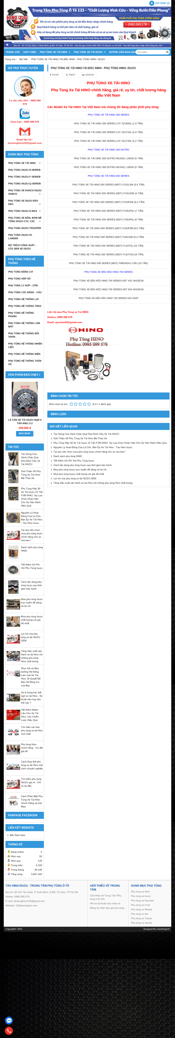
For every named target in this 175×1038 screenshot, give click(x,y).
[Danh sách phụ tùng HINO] (13, 558)
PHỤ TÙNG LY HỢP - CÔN (23, 285)
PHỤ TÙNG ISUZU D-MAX (22, 211)
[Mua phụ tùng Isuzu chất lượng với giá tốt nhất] (13, 627)
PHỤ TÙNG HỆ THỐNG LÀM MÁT (24, 325)
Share (55, 75)
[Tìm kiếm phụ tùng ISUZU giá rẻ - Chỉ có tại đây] (13, 790)
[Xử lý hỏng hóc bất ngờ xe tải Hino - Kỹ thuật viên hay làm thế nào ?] (13, 703)
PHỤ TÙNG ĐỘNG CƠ (20, 271)
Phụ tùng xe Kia (139, 913)
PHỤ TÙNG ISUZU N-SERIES (24, 169)
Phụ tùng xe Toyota (141, 918)
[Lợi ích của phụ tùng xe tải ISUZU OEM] (13, 644)
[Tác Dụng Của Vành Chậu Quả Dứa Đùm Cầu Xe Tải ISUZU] (13, 465)
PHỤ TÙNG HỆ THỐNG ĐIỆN (24, 354)
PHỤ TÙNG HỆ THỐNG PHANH (21, 314)
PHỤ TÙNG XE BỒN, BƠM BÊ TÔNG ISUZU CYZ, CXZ (25, 219)
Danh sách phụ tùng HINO (67, 456)
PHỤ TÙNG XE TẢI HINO (54, 52)
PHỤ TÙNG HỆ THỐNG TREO (24, 306)
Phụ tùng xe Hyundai (142, 900)
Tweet (71, 75)
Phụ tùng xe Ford (140, 905)
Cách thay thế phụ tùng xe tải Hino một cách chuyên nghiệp (32, 765)
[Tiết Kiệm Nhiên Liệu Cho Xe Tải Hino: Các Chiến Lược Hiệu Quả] (13, 721)
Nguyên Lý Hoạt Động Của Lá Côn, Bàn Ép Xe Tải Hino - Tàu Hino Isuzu (92, 447)
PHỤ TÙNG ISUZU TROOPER (24, 228)
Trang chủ (12, 52)
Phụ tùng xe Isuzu (141, 896)
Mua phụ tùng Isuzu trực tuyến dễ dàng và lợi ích (32, 602)
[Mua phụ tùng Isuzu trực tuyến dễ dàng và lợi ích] (13, 610)
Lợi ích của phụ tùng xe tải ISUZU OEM (30, 637)
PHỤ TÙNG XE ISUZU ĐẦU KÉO (23, 202)
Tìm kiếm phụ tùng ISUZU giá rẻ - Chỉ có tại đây (31, 782)
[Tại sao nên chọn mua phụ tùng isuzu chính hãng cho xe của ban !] (13, 541)
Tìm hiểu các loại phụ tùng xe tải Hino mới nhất (32, 730)
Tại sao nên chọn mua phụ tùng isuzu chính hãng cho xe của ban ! (89, 451)
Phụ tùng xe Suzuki (141, 922)
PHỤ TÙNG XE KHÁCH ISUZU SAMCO (25, 192)
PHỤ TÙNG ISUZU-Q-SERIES (24, 183)
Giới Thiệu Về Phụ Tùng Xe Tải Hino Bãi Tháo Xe (31, 474)
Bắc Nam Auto (17, 835)
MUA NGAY (25, 433)
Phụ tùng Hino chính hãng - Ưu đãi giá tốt (32, 748)
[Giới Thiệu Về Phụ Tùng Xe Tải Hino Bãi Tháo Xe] (13, 482)
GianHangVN (163, 929)
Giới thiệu (29, 52)
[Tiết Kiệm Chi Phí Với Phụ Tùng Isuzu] (13, 575)
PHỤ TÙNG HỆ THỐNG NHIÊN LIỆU (25, 345)
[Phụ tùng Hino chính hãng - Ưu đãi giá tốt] (13, 755)
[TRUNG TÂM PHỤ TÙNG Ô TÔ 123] (87, 47)
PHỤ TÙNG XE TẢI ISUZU (88, 52)
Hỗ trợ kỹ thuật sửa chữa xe (105, 903)
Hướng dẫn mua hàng (123, 52)
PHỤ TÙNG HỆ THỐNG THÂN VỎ (24, 362)
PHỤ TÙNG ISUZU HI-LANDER (20, 237)
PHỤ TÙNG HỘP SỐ (19, 278)
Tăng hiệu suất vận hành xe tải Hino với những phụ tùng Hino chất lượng (92, 483)
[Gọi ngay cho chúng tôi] (9, 1031)
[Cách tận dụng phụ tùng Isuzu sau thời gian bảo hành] (13, 593)
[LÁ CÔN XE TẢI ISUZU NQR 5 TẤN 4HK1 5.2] (24, 399)
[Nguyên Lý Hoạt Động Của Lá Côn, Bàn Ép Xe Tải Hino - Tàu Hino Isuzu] (13, 523)
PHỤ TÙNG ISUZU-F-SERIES (24, 176)
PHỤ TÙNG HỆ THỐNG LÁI (23, 299)
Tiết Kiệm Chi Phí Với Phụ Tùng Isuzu (73, 460)
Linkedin (89, 75)
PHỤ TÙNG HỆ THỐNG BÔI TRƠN (23, 335)
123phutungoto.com (26, 905)
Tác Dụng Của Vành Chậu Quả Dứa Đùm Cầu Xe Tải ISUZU (86, 434)
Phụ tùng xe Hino (140, 891)
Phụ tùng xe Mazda (141, 909)
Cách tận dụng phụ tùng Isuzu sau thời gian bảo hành (31, 585)
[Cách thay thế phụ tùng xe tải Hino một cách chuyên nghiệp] (13, 772)
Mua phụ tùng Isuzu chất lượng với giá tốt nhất (32, 620)
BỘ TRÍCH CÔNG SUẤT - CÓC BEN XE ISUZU (22, 247)
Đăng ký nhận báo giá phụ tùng (107, 907)
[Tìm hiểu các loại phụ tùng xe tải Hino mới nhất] (13, 738)
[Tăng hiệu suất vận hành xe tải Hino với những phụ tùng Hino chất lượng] (13, 662)
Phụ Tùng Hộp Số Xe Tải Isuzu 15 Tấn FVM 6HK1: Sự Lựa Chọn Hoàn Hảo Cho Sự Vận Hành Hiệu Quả (110, 442)
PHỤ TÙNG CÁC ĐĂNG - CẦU (25, 292)
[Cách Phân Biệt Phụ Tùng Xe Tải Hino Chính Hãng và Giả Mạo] (13, 807)
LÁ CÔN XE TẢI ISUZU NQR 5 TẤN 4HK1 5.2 (25, 421)
